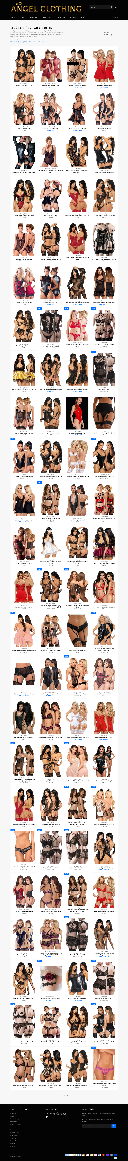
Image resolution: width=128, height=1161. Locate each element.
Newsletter (13, 1130)
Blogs (12, 1116)
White (42, 42)
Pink (30, 42)
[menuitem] (14, 17)
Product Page (14, 1135)
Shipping (13, 1138)
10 (67, 1095)
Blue (16, 42)
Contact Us (13, 1121)
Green (26, 42)
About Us (13, 1113)
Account (115, 17)
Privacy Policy (14, 1141)
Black (12, 42)
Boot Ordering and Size (17, 1119)
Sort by (106, 32)
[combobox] (101, 7)
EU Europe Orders (15, 1124)
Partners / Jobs (14, 1132)
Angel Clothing (17, 1156)
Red (38, 42)
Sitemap (12, 1146)
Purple (35, 42)
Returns (12, 1143)
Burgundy (21, 42)
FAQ (11, 1127)
